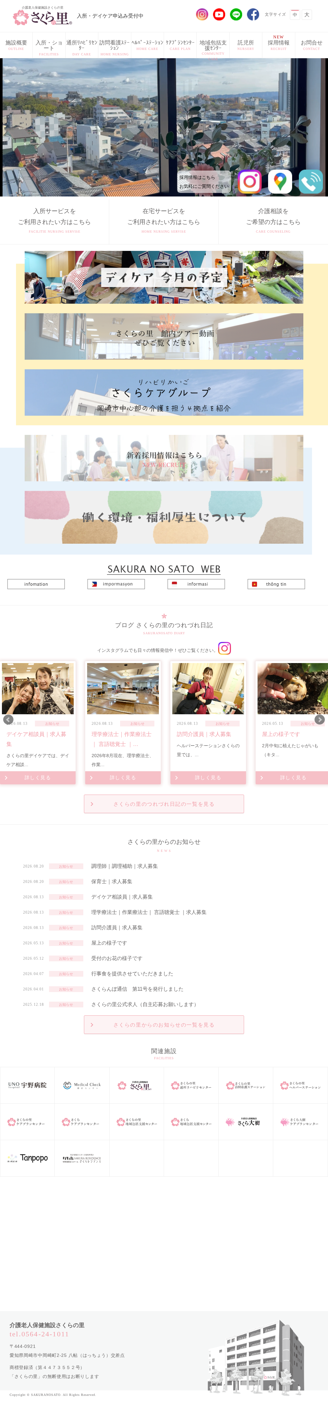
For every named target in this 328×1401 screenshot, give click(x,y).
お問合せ (312, 45)
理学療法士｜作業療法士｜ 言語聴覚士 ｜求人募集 (149, 912)
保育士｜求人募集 (111, 881)
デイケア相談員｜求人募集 (122, 897)
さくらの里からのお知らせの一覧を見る (164, 1025)
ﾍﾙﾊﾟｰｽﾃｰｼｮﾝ (147, 45)
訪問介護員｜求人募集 (117, 927)
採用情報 (279, 43)
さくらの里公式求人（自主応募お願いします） (145, 1004)
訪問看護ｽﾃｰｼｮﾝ (114, 48)
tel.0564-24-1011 (39, 1334)
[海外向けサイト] (164, 566)
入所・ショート (49, 48)
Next (320, 720)
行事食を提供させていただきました (132, 973)
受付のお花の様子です (117, 958)
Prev (8, 720)
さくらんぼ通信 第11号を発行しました (137, 989)
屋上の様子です (109, 943)
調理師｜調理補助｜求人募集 (124, 866)
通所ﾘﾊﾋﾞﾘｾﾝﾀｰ (81, 48)
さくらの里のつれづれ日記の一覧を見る (164, 804)
